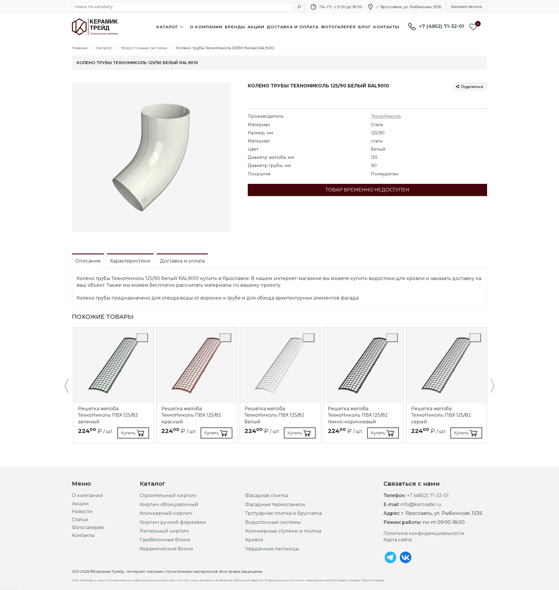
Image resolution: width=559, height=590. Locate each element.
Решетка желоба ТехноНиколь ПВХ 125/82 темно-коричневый (358, 415)
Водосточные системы (273, 522)
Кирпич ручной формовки (173, 522)
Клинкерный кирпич (166, 513)
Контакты (386, 26)
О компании (206, 26)
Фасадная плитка (266, 495)
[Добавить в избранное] (142, 337)
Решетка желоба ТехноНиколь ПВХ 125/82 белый (275, 415)
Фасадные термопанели (275, 504)
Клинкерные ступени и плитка (283, 531)
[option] (113, 385)
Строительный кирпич (168, 495)
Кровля (254, 540)
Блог (364, 26)
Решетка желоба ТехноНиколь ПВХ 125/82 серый (441, 415)
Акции (255, 26)
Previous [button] (69, 386)
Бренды (235, 26)
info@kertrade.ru (421, 504)
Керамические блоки (166, 549)
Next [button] (489, 386)
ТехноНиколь (386, 116)
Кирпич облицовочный (169, 504)
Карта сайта (397, 540)
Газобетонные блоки (165, 540)
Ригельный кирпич (164, 531)
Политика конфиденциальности (423, 533)
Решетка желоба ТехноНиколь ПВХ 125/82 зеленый (108, 415)
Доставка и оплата (293, 26)
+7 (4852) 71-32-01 (441, 26)
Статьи (80, 519)
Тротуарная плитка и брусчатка (283, 513)
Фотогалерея (338, 26)
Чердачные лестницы (272, 549)
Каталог (167, 26)
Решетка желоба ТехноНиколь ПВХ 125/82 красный (191, 415)
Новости (82, 511)
